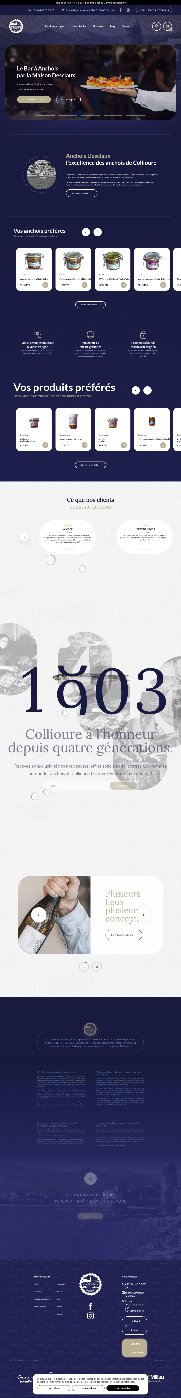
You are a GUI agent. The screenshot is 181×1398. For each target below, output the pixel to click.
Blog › (59, 1299)
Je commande (22, 99)
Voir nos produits (80, 193)
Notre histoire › (61, 1284)
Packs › (36, 1284)
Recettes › (60, 1306)
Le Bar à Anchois (136, 1326)
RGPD (160, 1360)
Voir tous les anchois (89, 304)
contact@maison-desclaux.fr (135, 1294)
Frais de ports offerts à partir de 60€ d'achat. (91, 2)
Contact (126, 26)
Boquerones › (38, 1292)
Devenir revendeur (157, 9)
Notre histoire (78, 26)
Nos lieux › (60, 1292)
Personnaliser (88, 1388)
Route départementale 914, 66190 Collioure (89, 10)
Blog (112, 26)
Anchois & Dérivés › (40, 1306)
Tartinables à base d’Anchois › (42, 1299)
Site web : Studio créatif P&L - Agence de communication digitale (24, 1360)
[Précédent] (86, 232)
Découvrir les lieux (122, 934)
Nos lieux (98, 26)
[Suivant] (98, 232)
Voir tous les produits (89, 465)
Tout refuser (53, 1388)
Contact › (60, 1314)
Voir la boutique (89, 1216)
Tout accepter (122, 1388)
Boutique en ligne (54, 26)
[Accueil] (16, 26)
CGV (156, 1360)
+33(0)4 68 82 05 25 (43, 10)
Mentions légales (167, 1360)
